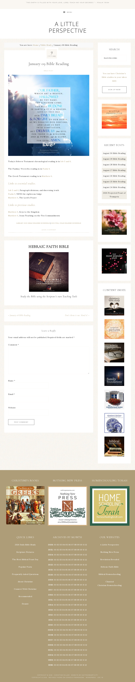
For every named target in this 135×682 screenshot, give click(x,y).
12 (86, 550)
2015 (50, 600)
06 (69, 545)
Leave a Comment (49, 230)
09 (78, 550)
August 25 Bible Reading (114, 181)
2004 (50, 655)
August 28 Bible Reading (114, 164)
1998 (50, 665)
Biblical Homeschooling (110, 574)
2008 (50, 635)
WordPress (91, 677)
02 (58, 545)
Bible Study (48, 71)
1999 (50, 660)
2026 (50, 545)
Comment (13, 345)
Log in (100, 677)
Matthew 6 (47, 176)
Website (12, 407)
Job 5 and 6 (65, 161)
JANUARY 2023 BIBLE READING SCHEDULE (33, 223)
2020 (50, 575)
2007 (50, 640)
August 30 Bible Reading (114, 153)
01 (55, 545)
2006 (50, 645)
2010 (50, 625)
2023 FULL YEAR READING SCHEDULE (66, 223)
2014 (50, 605)
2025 (50, 550)
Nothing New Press (109, 552)
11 (84, 550)
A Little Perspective (67, 27)
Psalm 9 (46, 169)
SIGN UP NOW (114, 89)
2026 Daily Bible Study (25, 545)
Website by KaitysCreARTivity (84, 675)
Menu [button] (69, 12)
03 (61, 545)
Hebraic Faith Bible (110, 567)
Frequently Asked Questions (25, 574)
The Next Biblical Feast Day (25, 559)
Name (11, 381)
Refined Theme (55, 677)
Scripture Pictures (25, 552)
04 (63, 545)
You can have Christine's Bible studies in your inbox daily (114, 77)
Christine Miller (62, 675)
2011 (50, 620)
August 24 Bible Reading (114, 187)
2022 (50, 565)
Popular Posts (25, 567)
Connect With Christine (25, 589)
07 (72, 545)
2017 (50, 590)
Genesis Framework (75, 677)
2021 (50, 570)
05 (66, 545)
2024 (50, 555)
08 (75, 545)
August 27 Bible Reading (114, 170)
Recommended (25, 596)
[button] (25, 505)
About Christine (25, 581)
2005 (50, 650)
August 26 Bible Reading (114, 176)
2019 (50, 580)
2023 (50, 560)
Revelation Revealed (109, 559)
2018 (50, 585)
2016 (50, 595)
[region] (25, 505)
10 (81, 550)
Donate (25, 604)
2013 (50, 610)
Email (11, 394)
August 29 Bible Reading (114, 159)
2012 (50, 615)
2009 (50, 630)
